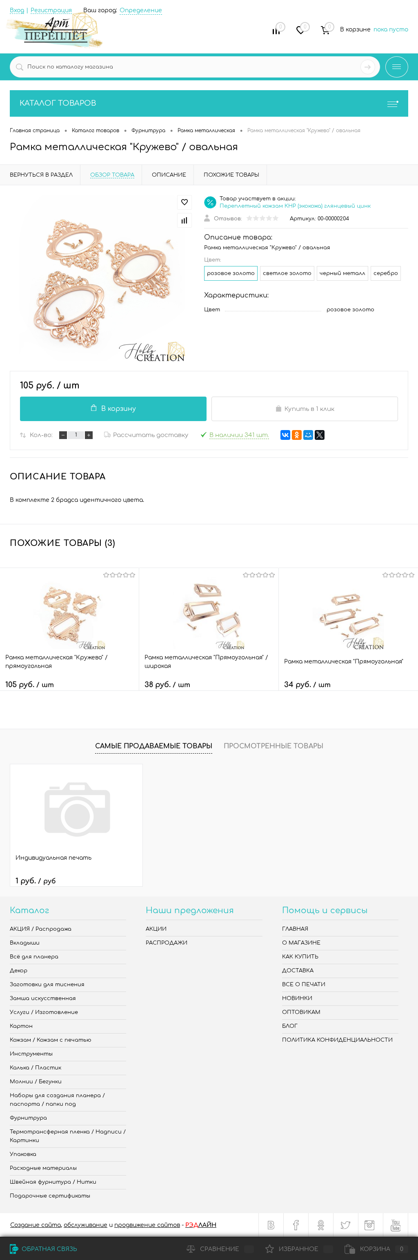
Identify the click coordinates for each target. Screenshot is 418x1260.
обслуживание (85, 1225)
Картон (21, 1026)
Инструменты (31, 1054)
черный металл (342, 273)
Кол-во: (41, 435)
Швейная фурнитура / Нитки (53, 1182)
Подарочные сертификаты (50, 1196)
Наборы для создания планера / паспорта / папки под (57, 1100)
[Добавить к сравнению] (184, 220)
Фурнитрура (28, 1118)
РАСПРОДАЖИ (166, 943)
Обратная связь (48, 1249)
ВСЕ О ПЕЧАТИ (303, 984)
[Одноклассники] (297, 435)
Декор (18, 971)
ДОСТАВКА (298, 971)
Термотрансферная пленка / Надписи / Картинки (68, 1136)
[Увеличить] (102, 278)
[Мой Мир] (308, 435)
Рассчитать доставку (151, 435)
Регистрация (51, 10)
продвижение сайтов (147, 1225)
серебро (386, 273)
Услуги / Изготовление (44, 1012)
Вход (17, 10)
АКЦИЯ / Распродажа (40, 929)
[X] (320, 435)
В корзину (118, 409)
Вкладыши (25, 943)
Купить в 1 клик (309, 409)
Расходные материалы (43, 1168)
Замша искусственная (43, 998)
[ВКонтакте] (285, 435)
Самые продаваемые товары (153, 746)
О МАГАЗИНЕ (301, 943)
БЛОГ (290, 1026)
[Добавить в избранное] (184, 202)
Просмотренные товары (273, 746)
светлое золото (287, 273)
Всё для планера (34, 957)
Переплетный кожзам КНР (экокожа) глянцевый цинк (295, 206)
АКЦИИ (156, 929)
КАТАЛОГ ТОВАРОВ (58, 103)
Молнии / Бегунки (36, 1082)
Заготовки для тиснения (47, 984)
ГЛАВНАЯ (295, 929)
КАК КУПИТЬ (300, 957)
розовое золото (231, 273)
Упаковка (23, 1154)
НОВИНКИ (297, 998)
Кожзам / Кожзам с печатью (50, 1040)
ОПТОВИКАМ (301, 1012)
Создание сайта (35, 1225)
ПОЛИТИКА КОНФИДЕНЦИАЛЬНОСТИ (337, 1040)
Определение (141, 10)
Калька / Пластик (35, 1068)
